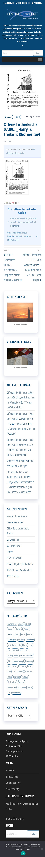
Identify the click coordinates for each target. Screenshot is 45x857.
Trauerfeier (28, 671)
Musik (22, 650)
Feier (17, 634)
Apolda (8, 117)
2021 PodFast (13, 576)
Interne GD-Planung (15, 818)
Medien (15, 650)
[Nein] (42, 849)
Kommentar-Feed (13, 783)
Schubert (10, 141)
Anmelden (10, 770)
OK (23, 853)
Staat (9, 671)
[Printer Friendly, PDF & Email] (11, 203)
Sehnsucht (22, 666)
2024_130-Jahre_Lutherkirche (20, 564)
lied (9, 650)
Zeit (9, 692)
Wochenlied (22, 687)
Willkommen (12, 687)
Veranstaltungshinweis (17, 516)
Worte (30, 687)
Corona (10, 552)
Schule (14, 666)
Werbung (21, 682)
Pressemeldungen (15, 522)
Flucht (23, 634)
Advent (20, 623)
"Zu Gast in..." (12, 623)
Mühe (10, 655)
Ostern (10, 661)
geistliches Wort (14, 545)
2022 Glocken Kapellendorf (19, 570)
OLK (18, 117)
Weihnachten (12, 682)
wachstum (25, 677)
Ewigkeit (26, 629)
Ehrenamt (19, 629)
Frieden (29, 634)
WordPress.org (12, 789)
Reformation (29, 661)
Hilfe (19, 645)
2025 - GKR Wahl (14, 558)
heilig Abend (12, 645)
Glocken (21, 639)
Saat (9, 666)
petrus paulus (18, 661)
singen (30, 666)
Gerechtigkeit (12, 639)
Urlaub (10, 677)
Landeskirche (13, 539)
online (16, 655)
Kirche (25, 645)
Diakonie (10, 629)
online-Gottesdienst (26, 655)
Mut (27, 650)
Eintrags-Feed (12, 776)
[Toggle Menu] (40, 59)
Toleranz (20, 671)
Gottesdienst (30, 639)
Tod (14, 671)
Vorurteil (17, 677)
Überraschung (16, 692)
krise (31, 645)
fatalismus (11, 634)
